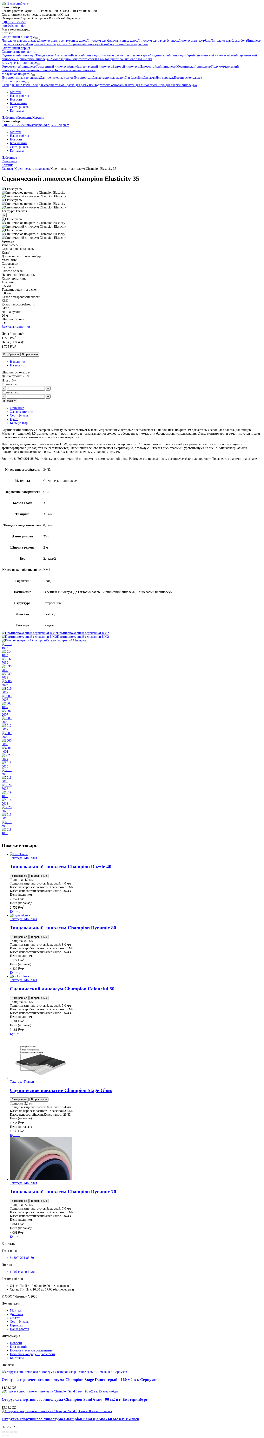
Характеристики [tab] (21, 411)
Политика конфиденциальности (32, 1354)
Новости (16, 99)
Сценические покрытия (32, 168)
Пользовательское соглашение (31, 1350)
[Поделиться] (11, 1431)
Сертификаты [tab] (19, 415)
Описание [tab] (17, 408)
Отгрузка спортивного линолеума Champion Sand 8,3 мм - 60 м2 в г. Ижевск (70, 1419)
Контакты (17, 110)
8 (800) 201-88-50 (22, 1257)
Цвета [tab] (14, 419)
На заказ (16, 365)
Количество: (10, 384)
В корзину (9, 400)
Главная (7, 168)
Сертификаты (19, 107)
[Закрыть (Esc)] (15, 1431)
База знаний (18, 103)
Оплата (15, 1318)
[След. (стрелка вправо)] (7, 1435)
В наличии (17, 361)
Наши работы (19, 95)
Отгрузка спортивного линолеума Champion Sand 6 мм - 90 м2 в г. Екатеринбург (75, 1399)
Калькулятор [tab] (19, 423)
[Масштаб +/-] (3, 1431)
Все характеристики (16, 326)
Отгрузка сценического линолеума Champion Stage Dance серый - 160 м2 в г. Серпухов (79, 1379)
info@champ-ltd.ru (22, 1271)
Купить (15, 911)
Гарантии (16, 1325)
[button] (132, 7)
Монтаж (15, 92)
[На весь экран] (7, 1431)
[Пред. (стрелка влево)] (3, 1435)
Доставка (16, 1314)
